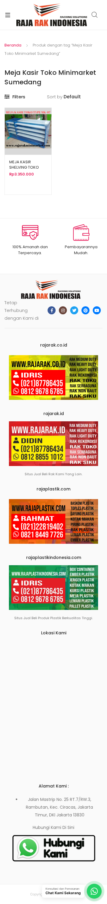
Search (95, 15)
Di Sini (68, 827)
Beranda (12, 45)
